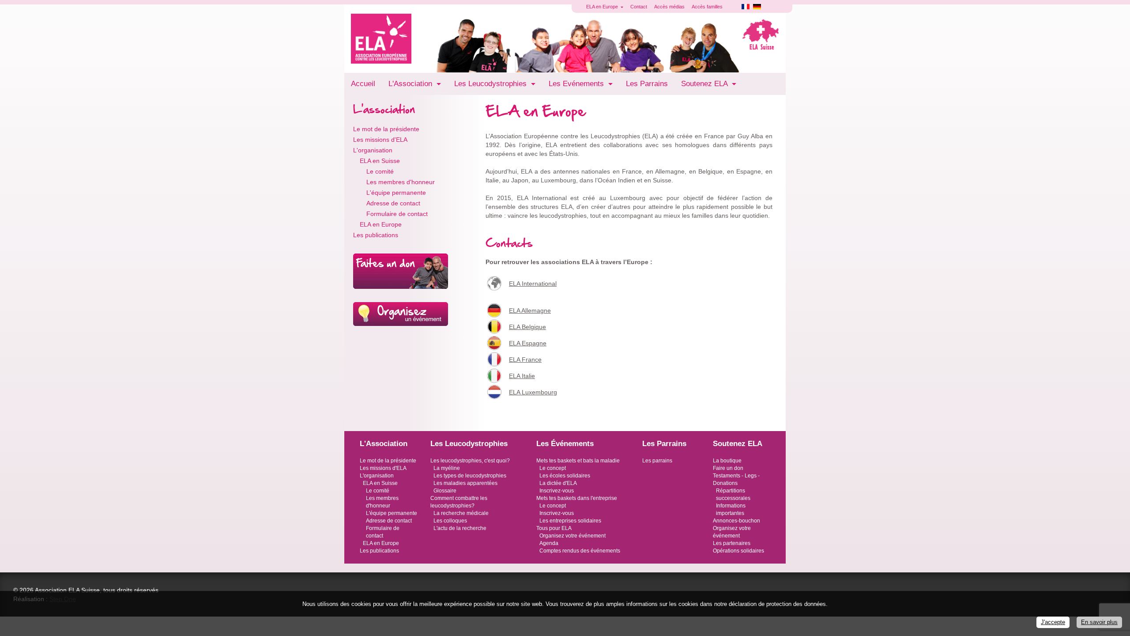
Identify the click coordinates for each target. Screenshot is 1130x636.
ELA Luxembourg (533, 392)
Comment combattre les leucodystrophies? (458, 502)
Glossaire (444, 491)
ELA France (525, 359)
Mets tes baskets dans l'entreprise (576, 498)
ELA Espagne (527, 343)
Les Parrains (647, 84)
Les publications (375, 234)
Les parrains (657, 461)
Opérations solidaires (738, 551)
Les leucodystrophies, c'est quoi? (470, 461)
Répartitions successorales (733, 494)
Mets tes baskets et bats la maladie (578, 461)
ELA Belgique (527, 326)
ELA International (533, 283)
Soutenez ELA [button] (705, 84)
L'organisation (372, 150)
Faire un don (728, 468)
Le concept (552, 468)
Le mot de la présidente (386, 128)
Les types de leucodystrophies (469, 476)
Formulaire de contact (397, 213)
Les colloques (450, 521)
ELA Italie (522, 375)
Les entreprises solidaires (570, 521)
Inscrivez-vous (556, 491)
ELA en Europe (381, 224)
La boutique (727, 461)
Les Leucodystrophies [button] (491, 84)
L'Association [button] (411, 84)
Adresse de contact (393, 203)
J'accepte (1053, 622)
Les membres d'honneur (400, 182)
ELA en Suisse (380, 160)
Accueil (363, 84)
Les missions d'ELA (380, 139)
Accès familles (707, 6)
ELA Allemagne (530, 310)
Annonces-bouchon (736, 521)
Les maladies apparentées (465, 483)
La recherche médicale (461, 513)
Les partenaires (731, 543)
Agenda (548, 543)
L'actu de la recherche (459, 528)
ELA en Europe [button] (602, 6)
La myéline (446, 468)
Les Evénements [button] (577, 84)
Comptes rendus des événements (579, 551)
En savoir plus (1099, 622)
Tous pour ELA (554, 528)
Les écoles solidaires (564, 476)
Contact (638, 6)
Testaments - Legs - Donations (736, 479)
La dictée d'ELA (558, 483)
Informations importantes (731, 509)
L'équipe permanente (396, 192)
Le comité (380, 171)
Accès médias (669, 6)
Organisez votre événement (572, 536)
